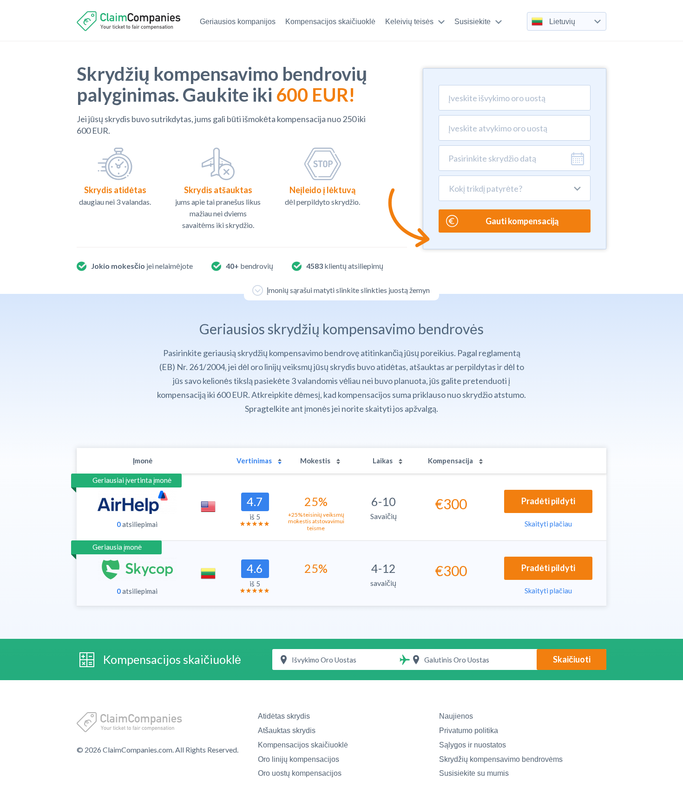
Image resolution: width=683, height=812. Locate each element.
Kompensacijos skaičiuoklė (330, 22)
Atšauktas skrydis (286, 730)
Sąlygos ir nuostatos (472, 745)
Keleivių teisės (409, 22)
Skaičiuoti (572, 659)
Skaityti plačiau (548, 524)
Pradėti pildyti (548, 501)
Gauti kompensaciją (522, 221)
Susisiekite (472, 22)
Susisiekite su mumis (474, 773)
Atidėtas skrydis (284, 716)
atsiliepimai (137, 524)
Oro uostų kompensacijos (300, 773)
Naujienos (456, 716)
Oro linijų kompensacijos (298, 759)
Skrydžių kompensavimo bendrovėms (501, 759)
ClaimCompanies (130, 21)
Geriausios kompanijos (238, 22)
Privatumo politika (468, 730)
